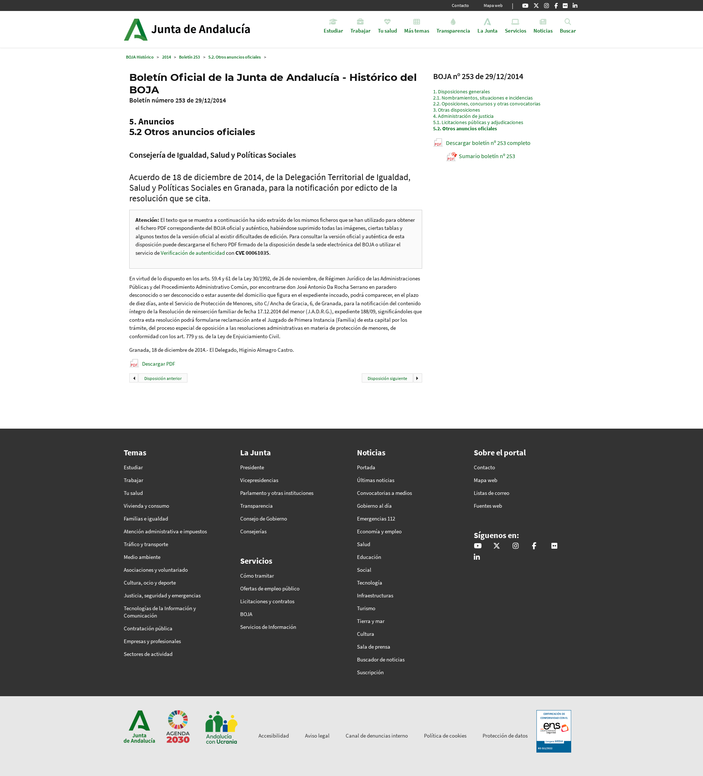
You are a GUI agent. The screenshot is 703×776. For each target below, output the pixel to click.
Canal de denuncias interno (377, 735)
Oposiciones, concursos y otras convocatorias (486, 103)
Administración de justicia (463, 116)
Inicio (207, 29)
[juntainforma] (565, 5)
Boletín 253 (189, 57)
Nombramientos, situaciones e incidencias (483, 97)
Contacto (460, 5)
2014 (166, 57)
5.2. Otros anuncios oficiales (234, 57)
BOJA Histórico (140, 57)
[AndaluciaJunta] (556, 5)
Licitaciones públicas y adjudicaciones (478, 122)
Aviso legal (317, 735)
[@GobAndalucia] (525, 5)
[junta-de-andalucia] (575, 5)
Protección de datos (505, 735)
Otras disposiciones (456, 110)
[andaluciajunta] (536, 5)
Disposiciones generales (461, 91)
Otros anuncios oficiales (465, 128)
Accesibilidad (273, 735)
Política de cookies (445, 735)
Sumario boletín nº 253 (487, 156)
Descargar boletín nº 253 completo (488, 142)
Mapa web (493, 5)
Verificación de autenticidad (193, 252)
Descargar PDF (158, 363)
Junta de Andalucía (136, 29)
